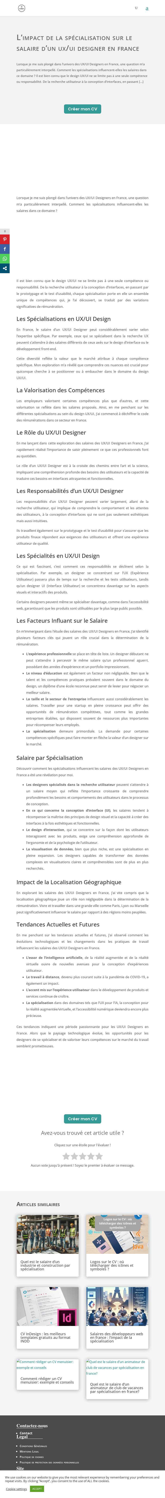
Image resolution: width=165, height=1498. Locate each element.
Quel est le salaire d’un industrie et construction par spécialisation (45, 1265)
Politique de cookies (32, 1457)
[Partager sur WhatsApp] (5, 258)
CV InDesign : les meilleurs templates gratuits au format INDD (45, 1337)
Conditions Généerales (33, 1446)
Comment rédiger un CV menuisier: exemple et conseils (47, 1380)
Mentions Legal (29, 1451)
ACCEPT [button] (37, 1489)
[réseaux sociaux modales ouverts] (5, 268)
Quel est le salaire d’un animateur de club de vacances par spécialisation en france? (116, 1388)
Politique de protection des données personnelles (49, 1462)
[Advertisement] (82, 164)
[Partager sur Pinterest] (5, 239)
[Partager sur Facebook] (5, 249)
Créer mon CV (82, 109)
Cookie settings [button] (16, 1489)
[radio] (66, 1157)
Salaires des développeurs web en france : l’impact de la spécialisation (116, 1337)
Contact (26, 1433)
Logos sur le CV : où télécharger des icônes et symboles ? (111, 1265)
